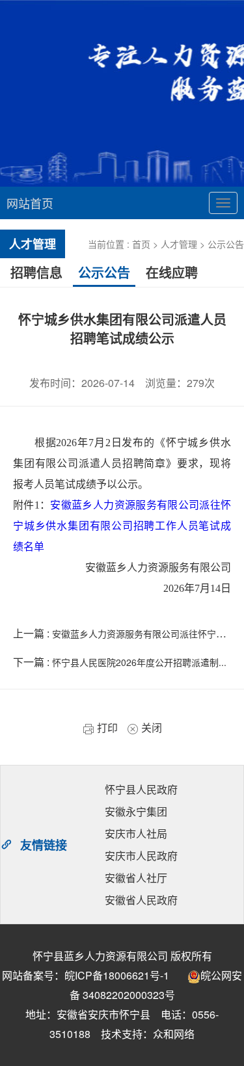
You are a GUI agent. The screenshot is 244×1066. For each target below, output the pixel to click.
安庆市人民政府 (141, 855)
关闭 (150, 727)
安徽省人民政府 (141, 899)
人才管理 (179, 243)
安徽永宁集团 (136, 811)
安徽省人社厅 (136, 877)
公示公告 (226, 243)
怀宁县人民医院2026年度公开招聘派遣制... (139, 662)
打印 (106, 727)
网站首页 (30, 202)
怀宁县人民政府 (141, 789)
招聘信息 (36, 272)
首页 (141, 243)
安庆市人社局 (136, 833)
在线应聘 (172, 272)
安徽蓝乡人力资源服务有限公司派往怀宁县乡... (147, 633)
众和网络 (174, 1033)
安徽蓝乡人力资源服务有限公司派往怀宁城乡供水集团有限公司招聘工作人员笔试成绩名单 (122, 526)
